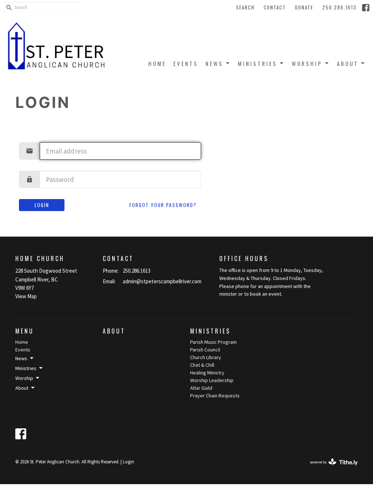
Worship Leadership (211, 380)
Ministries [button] (25, 368)
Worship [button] (24, 378)
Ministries (257, 63)
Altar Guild (201, 388)
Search (245, 7)
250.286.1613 (339, 7)
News (214, 63)
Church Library (205, 357)
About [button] (21, 388)
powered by (329, 468)
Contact (275, 7)
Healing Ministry (207, 372)
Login (42, 205)
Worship (307, 63)
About (347, 63)
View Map (26, 296)
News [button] (21, 358)
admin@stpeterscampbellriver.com (162, 281)
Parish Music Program (213, 342)
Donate (304, 7)
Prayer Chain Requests (215, 395)
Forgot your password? (163, 205)
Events (185, 63)
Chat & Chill (202, 365)
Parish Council (205, 349)
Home (157, 63)
